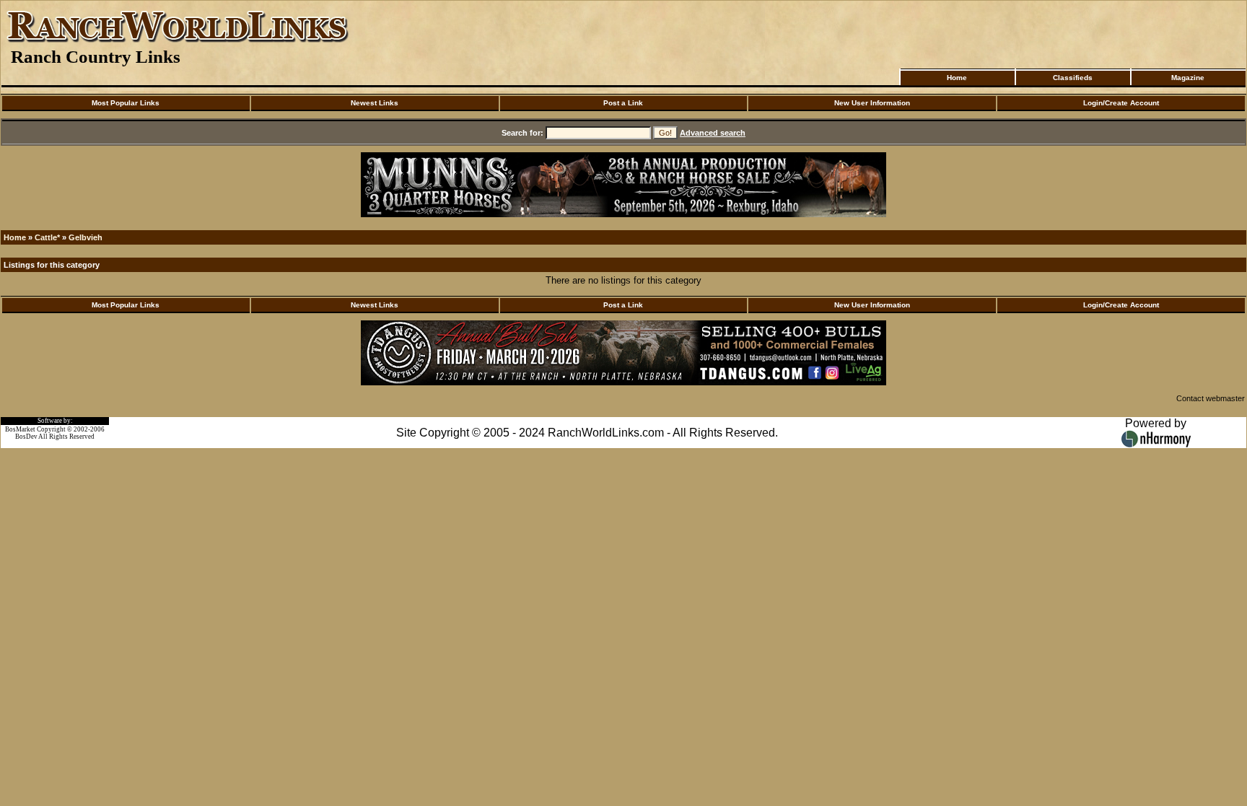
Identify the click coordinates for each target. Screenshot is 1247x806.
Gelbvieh (85, 237)
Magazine (1187, 78)
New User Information (872, 103)
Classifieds (1073, 78)
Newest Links (374, 103)
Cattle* (47, 237)
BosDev (26, 436)
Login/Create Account (1121, 103)
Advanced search (712, 132)
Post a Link (623, 103)
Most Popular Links (125, 103)
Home (957, 78)
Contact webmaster (1210, 398)
